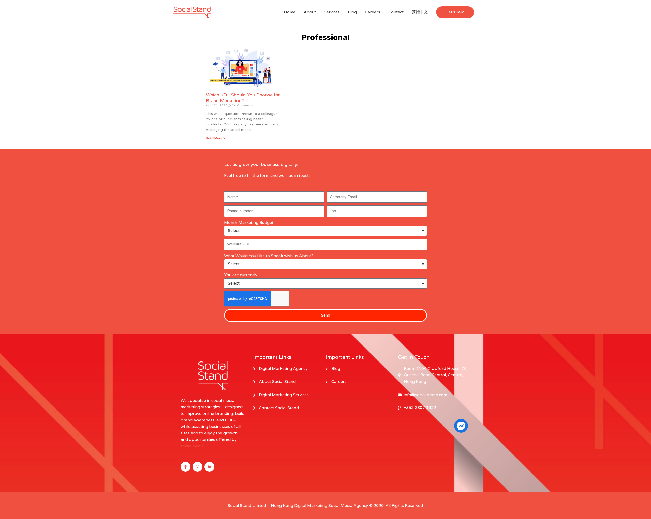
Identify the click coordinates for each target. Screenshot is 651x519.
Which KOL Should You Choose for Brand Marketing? (243, 97)
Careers (372, 12)
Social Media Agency (348, 505)
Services (332, 12)
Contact (396, 12)
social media (192, 446)
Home (289, 12)
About (310, 12)
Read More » (215, 138)
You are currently (240, 274)
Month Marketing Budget (248, 222)
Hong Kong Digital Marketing (299, 505)
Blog (352, 12)
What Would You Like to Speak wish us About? (268, 255)
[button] (455, 12)
